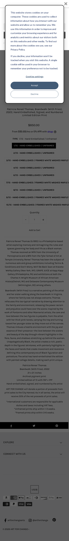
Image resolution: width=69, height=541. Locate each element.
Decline (34, 94)
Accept (34, 85)
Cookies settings (34, 76)
